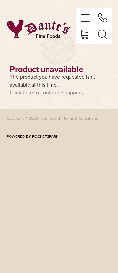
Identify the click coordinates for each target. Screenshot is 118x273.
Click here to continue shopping (46, 92)
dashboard (50, 118)
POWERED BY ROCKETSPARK (32, 136)
